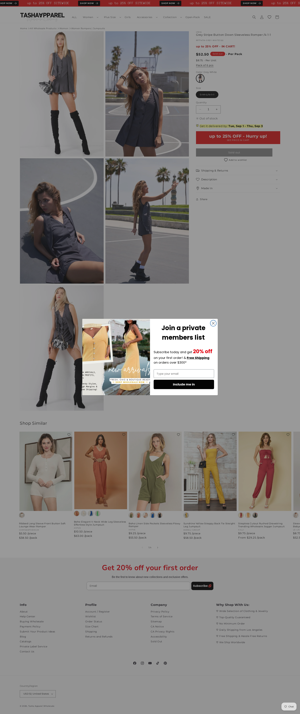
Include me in (184, 384)
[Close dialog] (213, 323)
